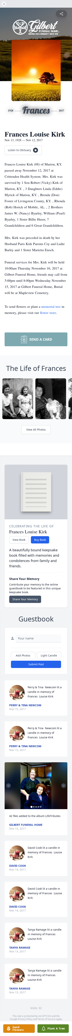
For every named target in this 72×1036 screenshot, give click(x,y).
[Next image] (63, 785)
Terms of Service (46, 1019)
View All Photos (36, 429)
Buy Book (40, 540)
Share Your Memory (25, 599)
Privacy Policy (25, 1019)
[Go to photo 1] (31, 807)
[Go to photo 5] (40, 807)
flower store (48, 312)
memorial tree (51, 306)
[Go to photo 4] (38, 807)
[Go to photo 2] (34, 807)
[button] (36, 785)
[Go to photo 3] (36, 807)
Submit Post (36, 664)
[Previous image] (8, 785)
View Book (18, 540)
